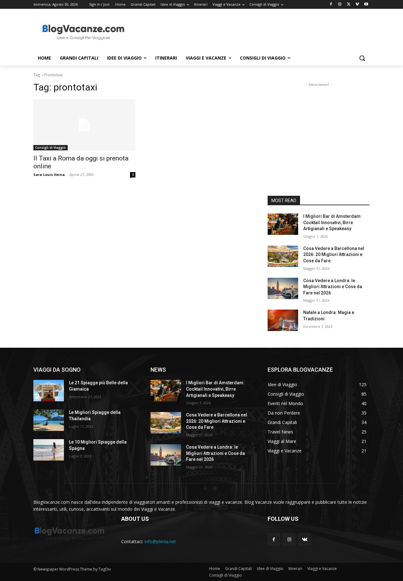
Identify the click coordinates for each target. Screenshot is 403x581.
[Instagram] (339, 4)
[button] (362, 58)
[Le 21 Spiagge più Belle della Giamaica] (48, 390)
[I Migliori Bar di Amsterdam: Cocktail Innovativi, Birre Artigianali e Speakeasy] (283, 224)
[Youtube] (366, 4)
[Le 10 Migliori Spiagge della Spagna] (48, 450)
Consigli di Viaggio (50, 147)
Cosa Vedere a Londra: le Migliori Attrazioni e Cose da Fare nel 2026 (332, 286)
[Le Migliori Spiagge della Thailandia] (48, 420)
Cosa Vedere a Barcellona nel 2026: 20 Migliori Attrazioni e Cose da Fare (333, 254)
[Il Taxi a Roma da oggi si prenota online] (84, 124)
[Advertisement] (248, 32)
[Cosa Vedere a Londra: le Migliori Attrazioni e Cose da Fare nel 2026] (283, 288)
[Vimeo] (357, 4)
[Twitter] (348, 4)
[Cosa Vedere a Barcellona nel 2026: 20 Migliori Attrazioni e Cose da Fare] (283, 256)
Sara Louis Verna (49, 174)
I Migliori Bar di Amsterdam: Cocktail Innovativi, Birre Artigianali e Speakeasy (332, 222)
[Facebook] (331, 4)
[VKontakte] (304, 539)
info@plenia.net (160, 541)
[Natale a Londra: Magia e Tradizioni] (283, 320)
